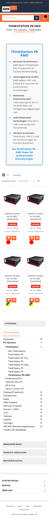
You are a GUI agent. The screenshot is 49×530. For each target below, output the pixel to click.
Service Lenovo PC (14, 389)
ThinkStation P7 (15, 371)
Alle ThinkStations (17, 351)
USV (5, 413)
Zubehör (7, 419)
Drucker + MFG (11, 409)
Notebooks (8, 339)
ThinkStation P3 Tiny (18, 358)
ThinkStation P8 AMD (19, 375)
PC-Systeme (20, 30)
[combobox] (16, 17)
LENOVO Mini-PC (14, 382)
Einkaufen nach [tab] (12, 444)
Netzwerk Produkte (12, 406)
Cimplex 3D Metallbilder (14, 430)
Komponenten (10, 395)
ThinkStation (35, 30)
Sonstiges (8, 423)
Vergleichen (37, 506)
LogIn (28, 506)
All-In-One (10, 385)
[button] (8, 238)
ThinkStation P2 (15, 354)
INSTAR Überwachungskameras (19, 426)
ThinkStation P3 (15, 361)
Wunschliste (24, 509)
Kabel (6, 399)
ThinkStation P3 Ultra (18, 365)
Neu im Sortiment (11, 336)
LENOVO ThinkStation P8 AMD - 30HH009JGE (36, 278)
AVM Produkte (10, 402)
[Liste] (8, 175)
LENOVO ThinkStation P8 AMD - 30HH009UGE (12, 216)
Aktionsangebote (11, 332)
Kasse (20, 506)
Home (9, 30)
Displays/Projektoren (13, 392)
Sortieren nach (9, 181)
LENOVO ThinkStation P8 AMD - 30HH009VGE (36, 216)
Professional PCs (13, 378)
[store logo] (6, 9)
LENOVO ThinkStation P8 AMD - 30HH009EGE (12, 278)
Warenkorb (10, 506)
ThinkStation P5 (15, 368)
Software (7, 416)
